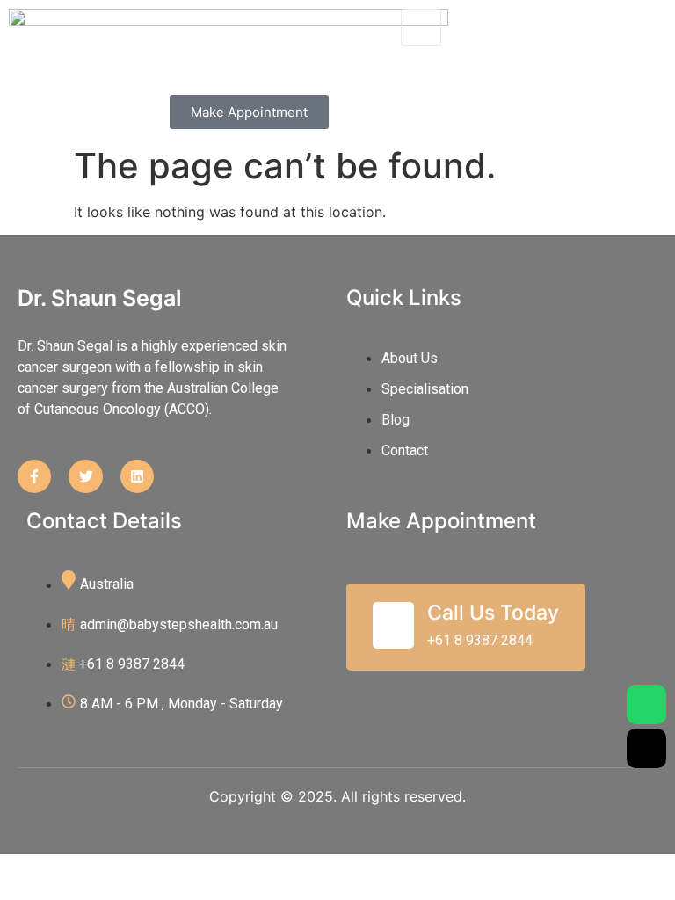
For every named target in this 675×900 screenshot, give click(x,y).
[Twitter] (85, 476)
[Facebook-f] (34, 476)
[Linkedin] (137, 476)
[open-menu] (421, 27)
